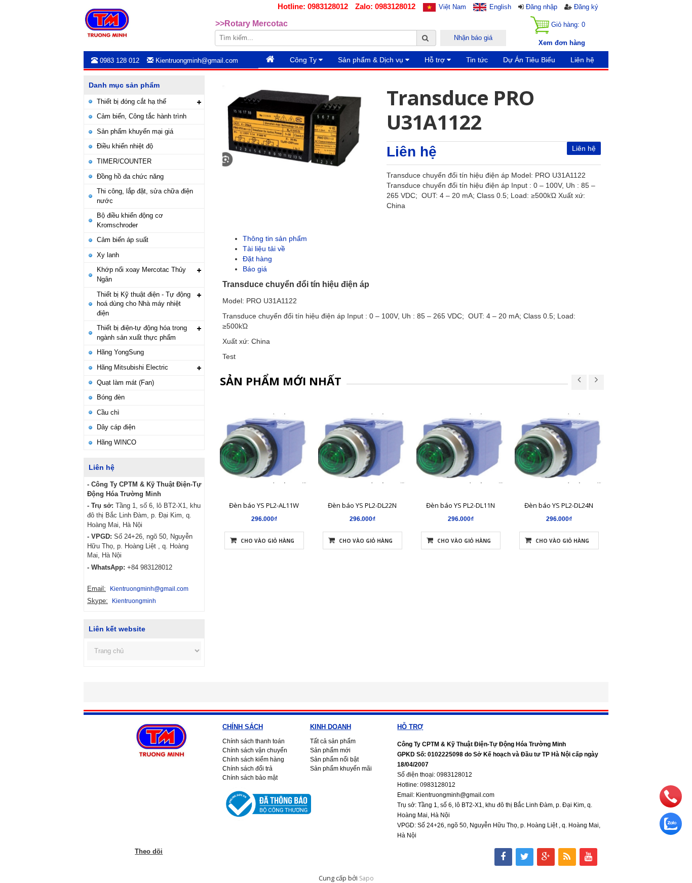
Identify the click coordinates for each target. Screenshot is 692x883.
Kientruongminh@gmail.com (149, 588)
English (500, 7)
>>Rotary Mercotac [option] (251, 22)
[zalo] (671, 832)
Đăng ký (586, 7)
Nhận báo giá (473, 38)
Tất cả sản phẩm (333, 741)
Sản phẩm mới (330, 750)
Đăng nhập (541, 7)
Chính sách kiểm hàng (253, 759)
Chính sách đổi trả (247, 768)
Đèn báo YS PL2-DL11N (460, 505)
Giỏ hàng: (567, 24)
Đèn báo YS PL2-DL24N (558, 505)
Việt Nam (452, 7)
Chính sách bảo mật (250, 777)
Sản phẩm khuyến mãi (341, 768)
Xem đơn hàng (562, 43)
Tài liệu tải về (264, 249)
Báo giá (255, 269)
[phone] (671, 805)
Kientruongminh (134, 601)
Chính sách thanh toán (253, 741)
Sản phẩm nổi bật (334, 759)
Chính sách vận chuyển (254, 750)
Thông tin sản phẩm (275, 238)
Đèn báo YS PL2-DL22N (362, 505)
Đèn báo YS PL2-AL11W (264, 505)
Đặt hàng (257, 259)
